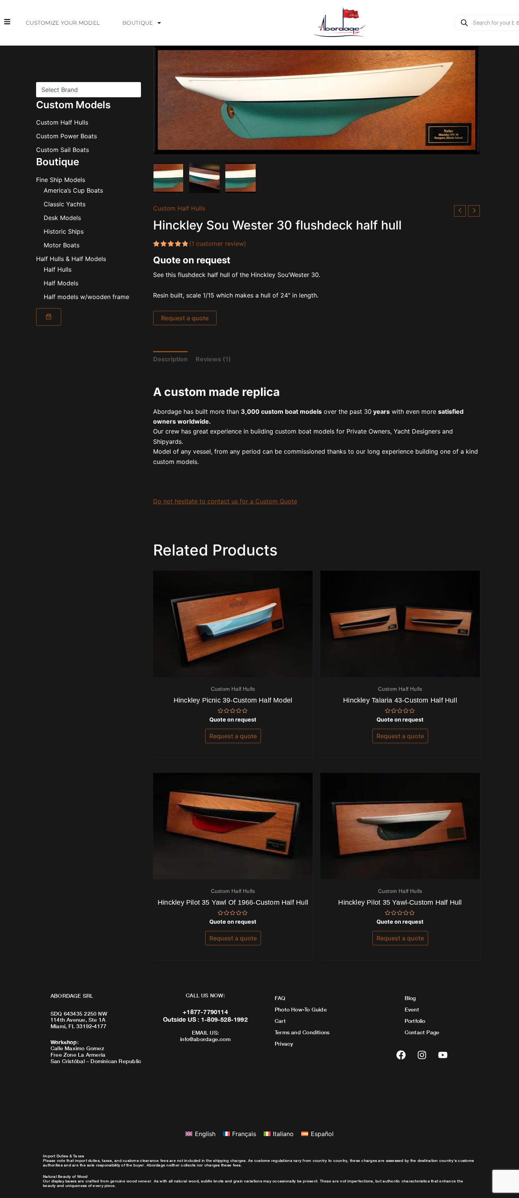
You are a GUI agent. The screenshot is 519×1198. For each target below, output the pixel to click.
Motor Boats (61, 244)
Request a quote (185, 318)
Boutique (137, 22)
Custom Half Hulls (62, 122)
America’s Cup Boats (73, 190)
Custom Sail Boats (62, 150)
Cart (280, 1021)
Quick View (233, 670)
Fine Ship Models (60, 179)
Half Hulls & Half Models (71, 258)
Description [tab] (170, 359)
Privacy (284, 1043)
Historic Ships (64, 231)
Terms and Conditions (302, 1032)
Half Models (61, 282)
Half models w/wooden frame (86, 296)
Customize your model (63, 22)
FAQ (280, 998)
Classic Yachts (64, 203)
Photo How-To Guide (301, 1009)
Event (412, 1009)
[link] (48, 316)
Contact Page (422, 1032)
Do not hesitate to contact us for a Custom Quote (225, 501)
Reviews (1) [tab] (213, 359)
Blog (410, 998)
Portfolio (415, 1021)
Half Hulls (57, 269)
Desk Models (62, 217)
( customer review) (217, 243)
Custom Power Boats (66, 136)
